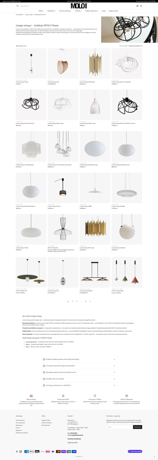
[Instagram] (20, 451)
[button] (27, 6)
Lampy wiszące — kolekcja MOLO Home (35, 14)
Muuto (28, 344)
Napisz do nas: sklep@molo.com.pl (11, 1)
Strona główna (19, 14)
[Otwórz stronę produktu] (31, 63)
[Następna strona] (90, 301)
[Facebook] (17, 451)
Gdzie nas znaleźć (73, 442)
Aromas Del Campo (31, 342)
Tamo (27, 346)
